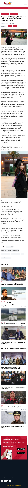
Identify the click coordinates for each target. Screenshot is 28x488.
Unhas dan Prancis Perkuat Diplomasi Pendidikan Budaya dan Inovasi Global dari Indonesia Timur (13, 284)
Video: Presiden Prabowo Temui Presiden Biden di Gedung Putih (13, 343)
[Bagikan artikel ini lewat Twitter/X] (11, 26)
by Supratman (3, 285)
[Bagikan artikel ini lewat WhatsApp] (14, 26)
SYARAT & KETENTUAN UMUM (7, 477)
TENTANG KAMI (4, 469)
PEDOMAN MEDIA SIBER (6, 473)
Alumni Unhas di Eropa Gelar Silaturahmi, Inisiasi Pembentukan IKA (13, 388)
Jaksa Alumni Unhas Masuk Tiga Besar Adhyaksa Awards (12, 427)
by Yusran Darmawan (4, 389)
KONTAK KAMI (4, 471)
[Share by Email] (16, 26)
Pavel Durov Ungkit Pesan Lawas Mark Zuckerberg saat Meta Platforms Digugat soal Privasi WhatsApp (13, 304)
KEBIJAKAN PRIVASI (5, 475)
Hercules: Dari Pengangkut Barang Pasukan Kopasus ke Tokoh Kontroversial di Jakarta (11, 407)
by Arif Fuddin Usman (4, 344)
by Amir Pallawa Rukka (4, 325)
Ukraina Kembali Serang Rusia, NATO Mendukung (13, 323)
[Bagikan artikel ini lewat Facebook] (9, 26)
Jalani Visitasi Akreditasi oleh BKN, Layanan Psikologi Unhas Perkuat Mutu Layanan (11, 368)
